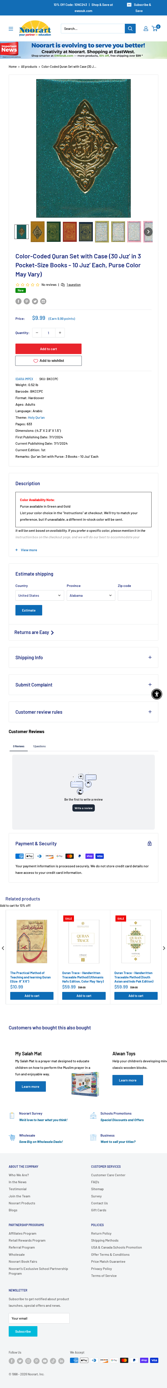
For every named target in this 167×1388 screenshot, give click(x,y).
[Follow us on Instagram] (28, 1361)
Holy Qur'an (36, 417)
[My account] (146, 28)
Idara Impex (24, 379)
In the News (18, 1182)
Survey (96, 1196)
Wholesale (17, 1254)
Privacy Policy (101, 1268)
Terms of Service (104, 1275)
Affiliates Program (22, 1233)
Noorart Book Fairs (23, 1261)
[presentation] (3, 948)
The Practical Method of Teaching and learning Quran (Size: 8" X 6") (30, 977)
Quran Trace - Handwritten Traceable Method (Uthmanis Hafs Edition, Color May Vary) (83, 977)
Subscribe (23, 1331)
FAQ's (95, 1182)
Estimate (29, 610)
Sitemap (97, 1189)
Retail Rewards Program (27, 1240)
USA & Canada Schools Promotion (116, 1247)
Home (13, 66)
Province (74, 585)
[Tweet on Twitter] (35, 301)
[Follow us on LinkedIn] (61, 1361)
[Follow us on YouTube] (45, 1361)
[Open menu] (11, 29)
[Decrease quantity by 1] (37, 332)
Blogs (13, 1210)
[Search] (130, 28)
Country (21, 585)
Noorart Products (22, 1203)
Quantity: (22, 332)
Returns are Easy (32, 632)
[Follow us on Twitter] (20, 1361)
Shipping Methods (105, 1240)
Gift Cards (98, 1210)
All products (29, 66)
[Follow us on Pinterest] (36, 1361)
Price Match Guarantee (108, 1261)
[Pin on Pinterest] (27, 301)
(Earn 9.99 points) (61, 318)
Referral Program (22, 1247)
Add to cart (48, 349)
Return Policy (101, 1233)
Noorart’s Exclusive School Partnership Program (38, 1270)
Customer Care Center (108, 1175)
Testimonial (18, 1189)
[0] (154, 28)
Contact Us (99, 1203)
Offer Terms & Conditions (110, 1254)
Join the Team (19, 1196)
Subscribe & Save (142, 8)
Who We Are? (19, 1175)
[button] (21, 232)
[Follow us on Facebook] (12, 1361)
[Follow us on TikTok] (53, 1361)
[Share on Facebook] (18, 301)
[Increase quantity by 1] (60, 332)
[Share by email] (43, 301)
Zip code (124, 585)
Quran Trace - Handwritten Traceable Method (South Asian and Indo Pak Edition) (133, 977)
